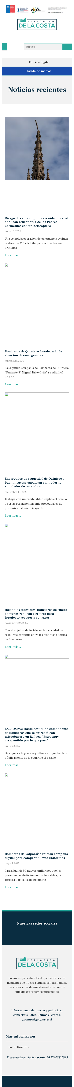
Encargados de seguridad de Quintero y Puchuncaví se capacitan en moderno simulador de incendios (34, 483)
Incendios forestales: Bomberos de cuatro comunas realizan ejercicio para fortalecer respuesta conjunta (36, 614)
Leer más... (13, 255)
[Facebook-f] (30, 933)
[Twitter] (44, 37)
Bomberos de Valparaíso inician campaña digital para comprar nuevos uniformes (36, 856)
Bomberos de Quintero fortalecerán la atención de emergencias (33, 353)
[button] (4, 46)
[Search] (67, 47)
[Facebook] (30, 37)
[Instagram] (37, 37)
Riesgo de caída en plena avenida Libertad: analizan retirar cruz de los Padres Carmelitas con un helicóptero (37, 222)
